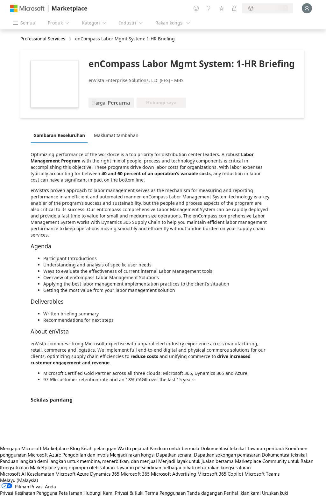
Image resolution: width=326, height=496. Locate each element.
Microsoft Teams (262, 474)
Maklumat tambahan (116, 135)
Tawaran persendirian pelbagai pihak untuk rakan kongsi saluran (183, 467)
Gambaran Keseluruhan (59, 135)
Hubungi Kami (98, 493)
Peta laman (70, 493)
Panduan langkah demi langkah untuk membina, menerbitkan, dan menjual (78, 461)
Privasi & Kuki (129, 493)
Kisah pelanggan (98, 448)
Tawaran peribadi (265, 448)
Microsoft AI (13, 474)
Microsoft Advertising (173, 474)
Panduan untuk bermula (174, 448)
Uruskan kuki (275, 493)
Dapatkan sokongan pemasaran (227, 454)
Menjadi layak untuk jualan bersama (196, 461)
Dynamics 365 (104, 474)
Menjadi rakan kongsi (132, 454)
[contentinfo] (70, 39)
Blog (75, 448)
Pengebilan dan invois (85, 454)
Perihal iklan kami (242, 493)
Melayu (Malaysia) (19, 480)
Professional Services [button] (42, 39)
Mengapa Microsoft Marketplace (34, 448)
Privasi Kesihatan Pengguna (28, 493)
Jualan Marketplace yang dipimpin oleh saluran (65, 467)
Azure (83, 474)
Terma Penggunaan (165, 493)
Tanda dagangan (205, 493)
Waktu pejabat (132, 448)
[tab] (61, 135)
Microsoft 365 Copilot (220, 474)
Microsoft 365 (135, 474)
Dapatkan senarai (174, 454)
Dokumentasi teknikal (223, 448)
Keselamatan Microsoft (51, 474)
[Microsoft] (27, 8)
